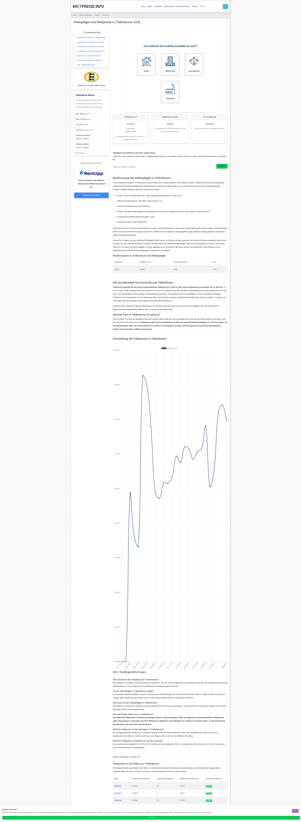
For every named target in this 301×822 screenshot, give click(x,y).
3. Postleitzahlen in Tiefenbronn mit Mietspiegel (90, 46)
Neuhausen (118, 800)
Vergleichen (222, 166)
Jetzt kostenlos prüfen (91, 195)
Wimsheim (117, 793)
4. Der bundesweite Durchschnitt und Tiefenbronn (90, 51)
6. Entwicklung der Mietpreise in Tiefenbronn (89, 60)
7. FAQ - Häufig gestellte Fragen (85, 65)
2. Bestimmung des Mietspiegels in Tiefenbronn (90, 42)
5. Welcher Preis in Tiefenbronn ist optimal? (89, 56)
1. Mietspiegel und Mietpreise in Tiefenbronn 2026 (90, 37)
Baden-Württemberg (85, 15)
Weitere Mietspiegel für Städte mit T (127, 757)
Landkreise (158, 6)
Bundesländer (169, 6)
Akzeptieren (151, 817)
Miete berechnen (183, 6)
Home (143, 6)
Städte (149, 6)
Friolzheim (117, 786)
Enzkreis (96, 15)
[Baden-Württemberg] (91, 77)
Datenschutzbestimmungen (204, 812)
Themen (195, 6)
